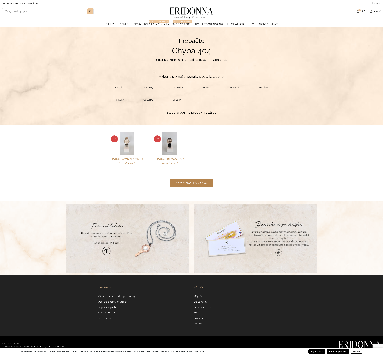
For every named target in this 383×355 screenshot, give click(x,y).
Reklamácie (104, 318)
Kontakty (376, 3)
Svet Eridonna (259, 24)
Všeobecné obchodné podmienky (117, 296)
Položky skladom (182, 23)
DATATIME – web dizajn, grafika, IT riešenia (45, 347)
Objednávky (200, 301)
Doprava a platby (107, 307)
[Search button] (90, 11)
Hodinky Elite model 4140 (170, 159)
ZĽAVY (274, 24)
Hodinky (123, 24)
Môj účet (198, 296)
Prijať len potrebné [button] (338, 351)
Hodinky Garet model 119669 (127, 159)
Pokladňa (199, 318)
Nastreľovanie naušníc (209, 24)
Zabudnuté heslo (203, 307)
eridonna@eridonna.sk (30, 3)
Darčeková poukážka (156, 23)
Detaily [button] (356, 351)
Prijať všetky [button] (317, 351)
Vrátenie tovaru (106, 312)
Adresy (198, 323)
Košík (197, 312)
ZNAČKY (137, 24)
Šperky (110, 24)
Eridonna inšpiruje (237, 24)
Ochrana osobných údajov (112, 301)
